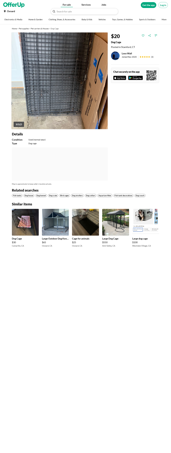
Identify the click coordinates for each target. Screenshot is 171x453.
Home (14, 28)
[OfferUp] (14, 5)
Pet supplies (24, 28)
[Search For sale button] (54, 11)
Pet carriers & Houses (40, 28)
